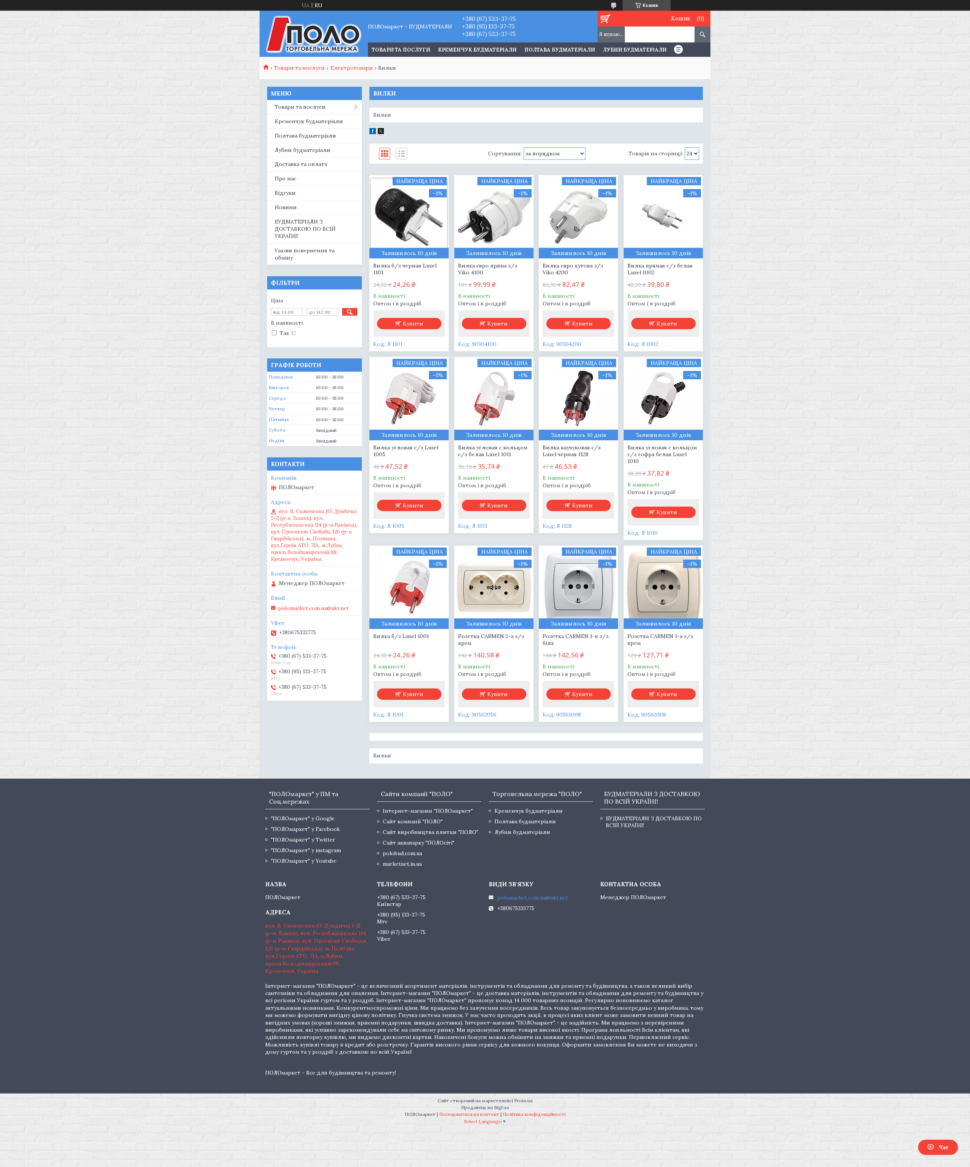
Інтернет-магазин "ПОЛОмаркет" (428, 810)
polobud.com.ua (402, 853)
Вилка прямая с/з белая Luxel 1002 (660, 269)
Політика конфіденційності (534, 1114)
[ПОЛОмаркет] (313, 33)
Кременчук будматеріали (477, 50)
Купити (413, 323)
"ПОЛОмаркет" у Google (303, 818)
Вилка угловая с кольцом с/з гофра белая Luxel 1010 (662, 454)
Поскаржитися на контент (469, 1114)
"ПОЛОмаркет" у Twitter (303, 839)
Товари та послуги (299, 67)
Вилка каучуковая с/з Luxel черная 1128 (572, 451)
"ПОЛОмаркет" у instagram (306, 850)
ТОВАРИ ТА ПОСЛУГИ (401, 50)
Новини (286, 207)
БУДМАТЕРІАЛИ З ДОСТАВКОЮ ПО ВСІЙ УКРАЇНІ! (305, 228)
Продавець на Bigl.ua (485, 1107)
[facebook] (372, 132)
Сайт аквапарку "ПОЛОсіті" (418, 842)
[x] (381, 132)
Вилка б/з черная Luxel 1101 (404, 269)
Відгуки (285, 192)
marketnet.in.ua (402, 863)
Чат (944, 1147)
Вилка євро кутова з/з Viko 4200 (573, 269)
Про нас (285, 178)
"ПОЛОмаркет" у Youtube (303, 860)
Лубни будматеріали (634, 50)
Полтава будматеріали (559, 50)
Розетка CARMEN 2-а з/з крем (491, 639)
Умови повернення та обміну (305, 254)
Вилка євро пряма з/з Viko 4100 (487, 269)
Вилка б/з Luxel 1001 (401, 636)
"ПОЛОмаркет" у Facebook (305, 829)
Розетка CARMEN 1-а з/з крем (660, 639)
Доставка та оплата (301, 164)
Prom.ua (523, 1100)
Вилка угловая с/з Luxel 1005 (405, 451)
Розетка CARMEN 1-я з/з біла (576, 639)
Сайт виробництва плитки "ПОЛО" (430, 832)
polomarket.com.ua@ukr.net (313, 608)
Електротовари (351, 67)
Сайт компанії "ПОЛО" (413, 821)
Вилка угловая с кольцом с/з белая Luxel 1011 (492, 451)
